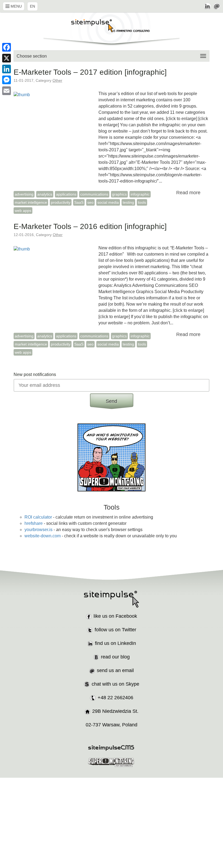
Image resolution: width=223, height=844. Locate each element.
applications (66, 194)
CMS (111, 747)
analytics (44, 194)
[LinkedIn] (6, 69)
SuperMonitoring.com (111, 762)
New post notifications (35, 374)
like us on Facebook (115, 616)
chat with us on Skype (115, 684)
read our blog (115, 657)
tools (142, 202)
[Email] (6, 90)
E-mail (216, 6)
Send (111, 401)
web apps (23, 210)
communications (94, 194)
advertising (24, 194)
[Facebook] (6, 47)
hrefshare (33, 523)
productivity (60, 202)
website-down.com (42, 536)
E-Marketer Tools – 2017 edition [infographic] (90, 72)
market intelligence (31, 202)
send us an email (115, 670)
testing (128, 202)
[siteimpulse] (111, 29)
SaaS (78, 202)
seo (90, 202)
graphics (119, 194)
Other (57, 80)
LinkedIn (207, 6)
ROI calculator (38, 517)
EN (32, 6)
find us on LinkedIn (115, 643)
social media (108, 202)
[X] (6, 58)
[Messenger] (6, 79)
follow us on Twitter (115, 629)
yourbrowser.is (38, 529)
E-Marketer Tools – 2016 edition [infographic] (90, 226)
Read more (188, 192)
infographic (140, 194)
